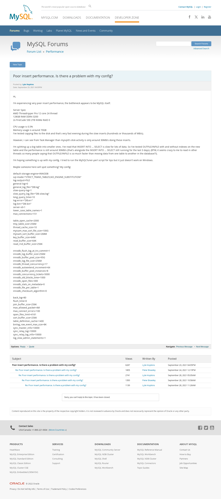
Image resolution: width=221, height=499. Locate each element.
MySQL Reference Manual (149, 449)
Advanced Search (201, 48)
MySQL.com (49, 17)
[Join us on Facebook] (188, 18)
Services (57, 444)
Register (207, 7)
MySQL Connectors (146, 463)
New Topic (17, 64)
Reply (22, 347)
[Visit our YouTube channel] (208, 18)
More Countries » (57, 430)
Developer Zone (127, 17)
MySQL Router (102, 463)
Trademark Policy (59, 489)
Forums (15, 30)
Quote (31, 347)
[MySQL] (21, 13)
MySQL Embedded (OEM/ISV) (24, 472)
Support (56, 463)
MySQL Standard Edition (21, 458)
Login (198, 7)
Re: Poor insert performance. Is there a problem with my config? (46, 370)
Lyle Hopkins (148, 365)
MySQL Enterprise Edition (22, 454)
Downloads (72, 17)
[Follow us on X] (195, 18)
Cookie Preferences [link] (77, 489)
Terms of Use (43, 489)
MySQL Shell (101, 458)
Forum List (34, 51)
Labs (49, 30)
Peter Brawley (149, 370)
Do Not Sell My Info (26, 489)
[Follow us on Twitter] (206, 429)
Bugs (26, 30)
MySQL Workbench (104, 467)
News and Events (85, 30)
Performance (55, 51)
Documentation (98, 17)
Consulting (57, 458)
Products (16, 444)
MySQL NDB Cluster (104, 454)
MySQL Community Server (107, 449)
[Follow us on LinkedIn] (202, 18)
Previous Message (184, 347)
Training (56, 449)
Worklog (38, 30)
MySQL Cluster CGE (19, 467)
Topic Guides (143, 467)
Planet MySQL (64, 30)
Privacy (13, 489)
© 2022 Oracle (32, 483)
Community (106, 30)
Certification (58, 454)
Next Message (202, 347)
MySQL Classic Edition (20, 463)
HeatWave (15, 449)
